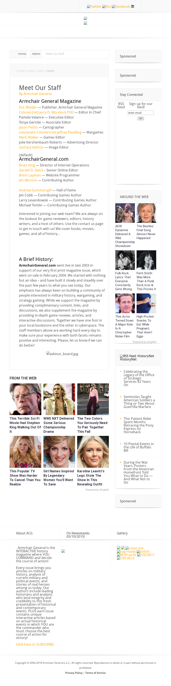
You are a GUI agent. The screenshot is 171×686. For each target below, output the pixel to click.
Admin (36, 54)
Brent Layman (30, 175)
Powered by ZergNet (97, 490)
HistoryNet (128, 359)
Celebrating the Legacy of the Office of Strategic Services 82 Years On (139, 378)
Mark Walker (29, 137)
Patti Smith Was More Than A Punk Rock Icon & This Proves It (146, 281)
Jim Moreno (28, 180)
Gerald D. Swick (31, 170)
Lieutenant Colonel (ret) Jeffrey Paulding (50, 132)
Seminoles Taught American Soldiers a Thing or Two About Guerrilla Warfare (139, 401)
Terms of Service (95, 673)
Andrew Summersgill (35, 190)
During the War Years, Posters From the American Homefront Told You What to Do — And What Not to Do (139, 472)
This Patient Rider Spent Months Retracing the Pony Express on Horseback (138, 425)
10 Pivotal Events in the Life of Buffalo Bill (139, 447)
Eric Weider (28, 107)
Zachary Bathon (31, 147)
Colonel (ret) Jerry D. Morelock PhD (46, 112)
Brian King (27, 165)
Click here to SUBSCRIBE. (35, 644)
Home (22, 54)
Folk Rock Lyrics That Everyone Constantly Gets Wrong (123, 281)
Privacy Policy (74, 673)
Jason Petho (28, 127)
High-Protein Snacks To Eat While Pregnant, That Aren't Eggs (145, 326)
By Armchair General (35, 93)
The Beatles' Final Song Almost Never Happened (146, 232)
